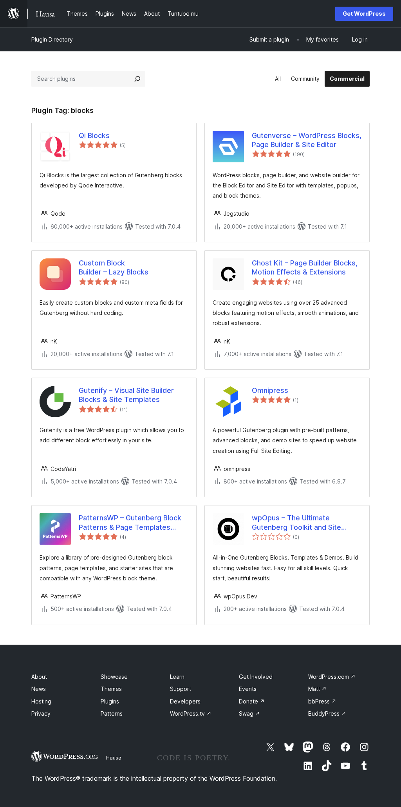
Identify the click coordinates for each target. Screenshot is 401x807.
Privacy (41, 713)
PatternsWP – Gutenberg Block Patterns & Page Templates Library (130, 523)
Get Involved (256, 676)
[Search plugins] (137, 79)
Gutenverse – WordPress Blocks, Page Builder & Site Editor (306, 140)
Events (247, 688)
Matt (317, 688)
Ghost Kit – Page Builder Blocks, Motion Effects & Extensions (305, 267)
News (38, 688)
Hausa (113, 757)
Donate (252, 701)
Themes (111, 688)
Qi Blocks (94, 135)
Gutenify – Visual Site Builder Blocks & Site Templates (126, 395)
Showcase (114, 676)
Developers (185, 701)
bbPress (322, 701)
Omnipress (270, 390)
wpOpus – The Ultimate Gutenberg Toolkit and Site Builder (296, 523)
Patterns (112, 713)
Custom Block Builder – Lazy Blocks (113, 267)
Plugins (110, 701)
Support (180, 688)
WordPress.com (332, 676)
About (39, 676)
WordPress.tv (190, 713)
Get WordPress (364, 13)
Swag (249, 713)
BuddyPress (327, 713)
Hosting (41, 701)
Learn (177, 676)
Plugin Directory (52, 39)
